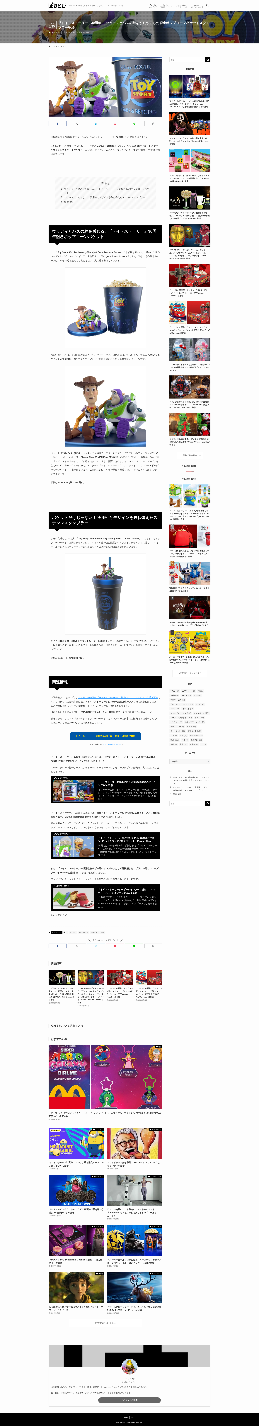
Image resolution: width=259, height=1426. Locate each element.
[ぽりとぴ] (57, 5)
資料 (174, 744)
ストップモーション (195, 722)
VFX (197, 695)
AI (200, 691)
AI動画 (174, 695)
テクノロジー (177, 727)
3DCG (175, 691)
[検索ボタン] (207, 5)
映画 (102, 932)
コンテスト (176, 722)
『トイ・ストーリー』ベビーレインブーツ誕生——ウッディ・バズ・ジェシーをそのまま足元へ (127, 891)
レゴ (174, 735)
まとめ (200, 704)
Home (126, 1418)
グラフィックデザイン (181, 718)
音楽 (183, 744)
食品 (194, 744)
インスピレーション (181, 713)
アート (175, 709)
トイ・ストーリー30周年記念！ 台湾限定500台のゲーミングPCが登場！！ (126, 784)
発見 (185, 740)
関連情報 (68, 202)
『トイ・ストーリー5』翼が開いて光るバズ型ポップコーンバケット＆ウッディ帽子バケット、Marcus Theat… (127, 840)
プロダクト (95, 932)
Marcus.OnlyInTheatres (112, 744)
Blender (186, 695)
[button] (58, 123)
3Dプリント (188, 691)
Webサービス (178, 700)
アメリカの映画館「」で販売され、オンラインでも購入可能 (118, 697)
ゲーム (199, 718)
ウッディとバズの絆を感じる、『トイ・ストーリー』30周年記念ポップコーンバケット (191, 780)
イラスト (188, 709)
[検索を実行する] (207, 59)
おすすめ (73, 932)
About (133, 1418)
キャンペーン (56, 32)
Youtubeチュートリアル (182, 704)
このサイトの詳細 (129, 1400)
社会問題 (196, 740)
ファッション (178, 731)
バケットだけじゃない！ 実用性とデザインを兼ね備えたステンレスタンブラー (104, 197)
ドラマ (191, 727)
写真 (183, 735)
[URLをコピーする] (153, 123)
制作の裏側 (196, 735)
